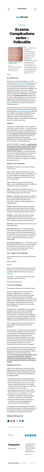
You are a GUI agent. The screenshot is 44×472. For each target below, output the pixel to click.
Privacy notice (28, 454)
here (33, 83)
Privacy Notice (23, 463)
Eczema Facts (22, 25)
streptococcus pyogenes (24, 111)
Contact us (10, 435)
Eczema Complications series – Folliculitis (22, 35)
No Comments (23, 46)
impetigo (28, 59)
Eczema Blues (22, 8)
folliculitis (22, 426)
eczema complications (14, 426)
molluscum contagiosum (20, 85)
